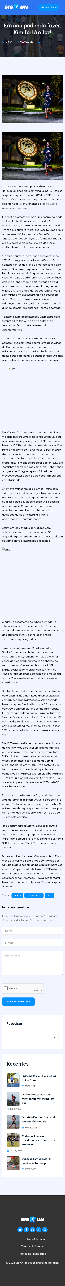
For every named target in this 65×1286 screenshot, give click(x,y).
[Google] (45, 1229)
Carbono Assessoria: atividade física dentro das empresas (38, 1140)
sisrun (49, 895)
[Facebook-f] (26, 1229)
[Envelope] (20, 1229)
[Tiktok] (38, 1229)
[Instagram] (32, 1229)
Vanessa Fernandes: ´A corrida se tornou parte (36, 1161)
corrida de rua (33, 895)
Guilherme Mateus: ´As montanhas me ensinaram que (38, 1099)
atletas (17, 895)
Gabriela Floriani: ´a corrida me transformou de (39, 1119)
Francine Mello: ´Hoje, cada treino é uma (39, 1078)
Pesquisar (14, 1023)
